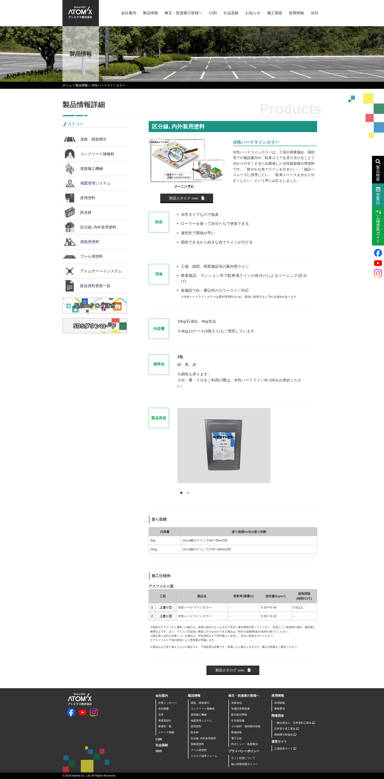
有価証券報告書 (240, 708)
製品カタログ (183, 198)
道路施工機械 (91, 169)
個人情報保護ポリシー (244, 764)
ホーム (67, 85)
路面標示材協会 (284, 734)
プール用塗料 (91, 256)
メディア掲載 (166, 732)
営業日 (378, 198)
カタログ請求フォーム (204, 755)
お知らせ (252, 13)
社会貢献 (231, 13)
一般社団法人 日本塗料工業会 (293, 722)
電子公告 (236, 738)
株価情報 (236, 732)
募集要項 (279, 708)
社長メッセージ (167, 702)
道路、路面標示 (200, 702)
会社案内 (128, 13)
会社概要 (163, 708)
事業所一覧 (165, 726)
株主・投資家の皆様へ (183, 13)
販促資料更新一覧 (95, 286)
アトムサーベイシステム (101, 271)
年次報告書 (237, 720)
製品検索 (378, 173)
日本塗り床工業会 (285, 728)
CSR (213, 13)
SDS (314, 13)
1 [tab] (180, 492)
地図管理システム (95, 183)
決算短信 (236, 702)
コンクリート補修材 (97, 154)
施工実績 (274, 13)
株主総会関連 (239, 714)
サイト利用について (243, 758)
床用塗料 (87, 198)
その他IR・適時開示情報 (245, 726)
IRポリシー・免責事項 (244, 744)
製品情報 (150, 13)
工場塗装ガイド (284, 748)
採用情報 (296, 13)
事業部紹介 (165, 720)
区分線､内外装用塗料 (98, 227)
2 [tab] (187, 492)
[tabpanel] (240, 447)
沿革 (161, 714)
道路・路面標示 (93, 139)
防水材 (86, 212)
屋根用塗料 (89, 242)
